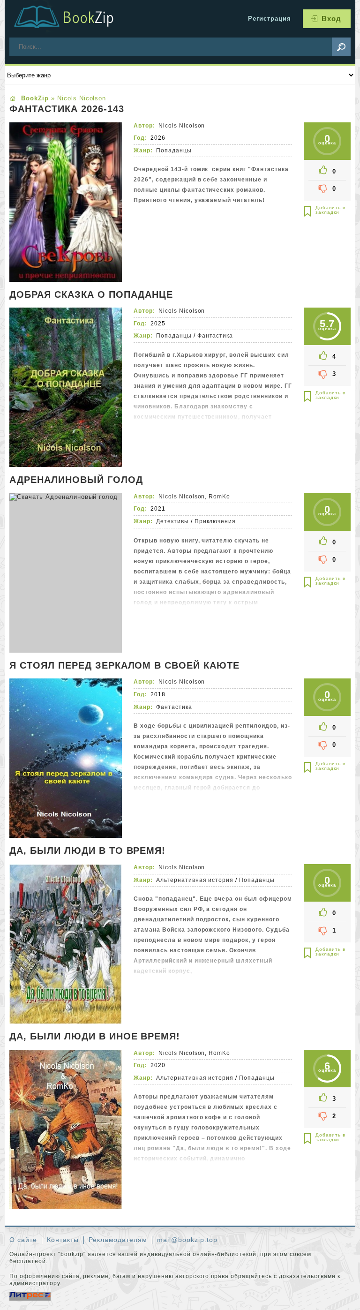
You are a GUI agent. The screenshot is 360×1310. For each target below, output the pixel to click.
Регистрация (269, 18)
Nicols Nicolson (181, 125)
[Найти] (341, 47)
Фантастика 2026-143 (66, 109)
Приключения (215, 521)
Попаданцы (174, 150)
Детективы (172, 521)
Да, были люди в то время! (87, 851)
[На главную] (75, 19)
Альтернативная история (194, 880)
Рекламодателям (118, 1239)
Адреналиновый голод (76, 480)
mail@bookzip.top (187, 1239)
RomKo (219, 496)
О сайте (23, 1239)
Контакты (63, 1239)
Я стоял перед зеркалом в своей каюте (124, 666)
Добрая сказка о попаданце (91, 295)
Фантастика (215, 335)
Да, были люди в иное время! (94, 1036)
